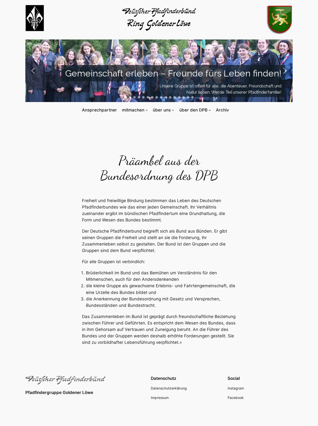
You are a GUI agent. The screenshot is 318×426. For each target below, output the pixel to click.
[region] (158, 70)
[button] (33, 71)
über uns (162, 109)
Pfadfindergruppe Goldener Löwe (59, 392)
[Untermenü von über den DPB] (209, 110)
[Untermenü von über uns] (173, 110)
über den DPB (193, 109)
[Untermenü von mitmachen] (146, 110)
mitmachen (133, 109)
